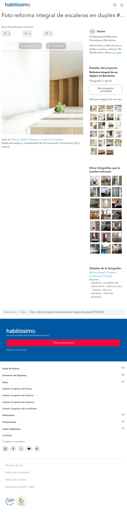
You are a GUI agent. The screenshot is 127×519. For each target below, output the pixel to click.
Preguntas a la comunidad (15, 389)
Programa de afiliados (13, 439)
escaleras (96, 283)
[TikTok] (37, 449)
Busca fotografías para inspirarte (17, 27)
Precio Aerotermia (11, 375)
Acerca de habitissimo (13, 433)
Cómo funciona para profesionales (19, 426)
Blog (4, 386)
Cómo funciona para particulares (18, 419)
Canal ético (8, 436)
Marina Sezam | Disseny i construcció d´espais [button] (37, 140)
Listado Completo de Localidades (19, 409)
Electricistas (8, 401)
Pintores (6, 398)
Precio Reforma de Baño (14, 372)
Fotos (5, 392)
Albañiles (7, 404)
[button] (63, 368)
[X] (21, 449)
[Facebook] (13, 449)
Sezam (101, 31)
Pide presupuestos (63, 513)
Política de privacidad (17, 472)
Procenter (7, 395)
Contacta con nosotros (13, 442)
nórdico (96, 290)
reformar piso (114, 286)
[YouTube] (29, 449)
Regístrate (7, 422)
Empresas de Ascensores (14, 379)
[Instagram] (5, 449)
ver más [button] (116, 52)
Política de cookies (15, 480)
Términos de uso (14, 465)
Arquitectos (8, 407)
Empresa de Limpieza (13, 382)
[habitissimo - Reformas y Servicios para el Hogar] (14, 5)
